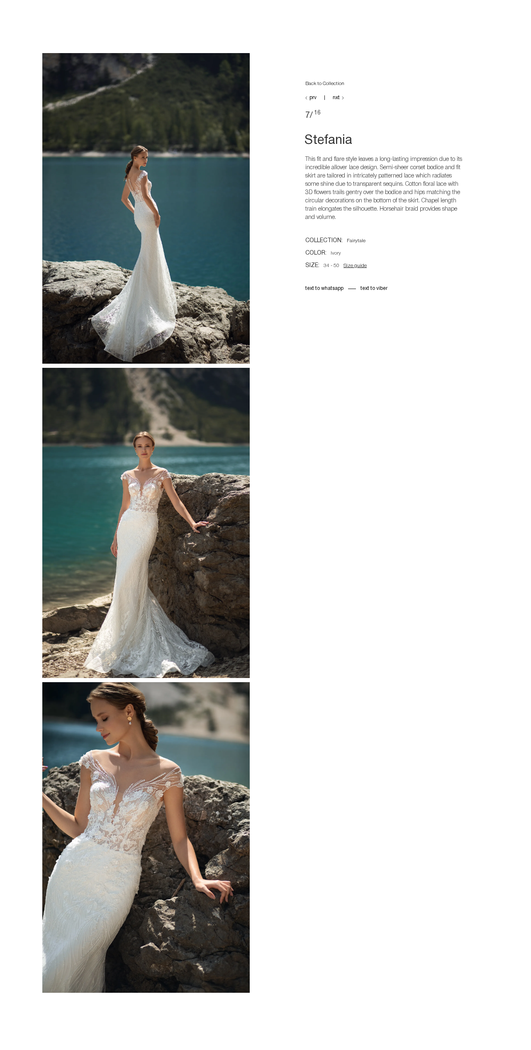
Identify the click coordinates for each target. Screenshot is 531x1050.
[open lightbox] (145, 210)
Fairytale (356, 240)
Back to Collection (324, 83)
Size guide (355, 265)
